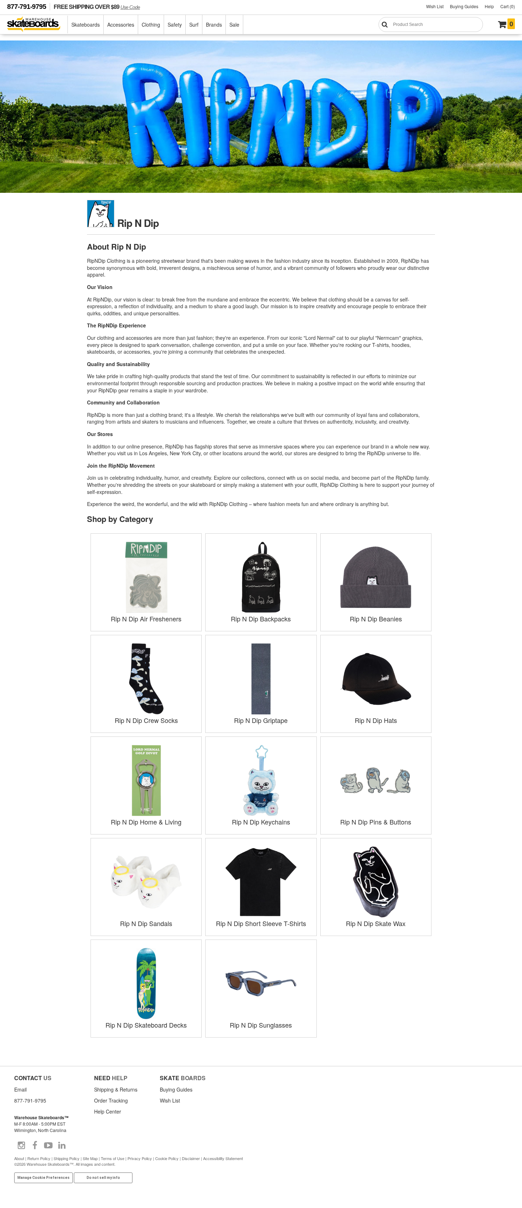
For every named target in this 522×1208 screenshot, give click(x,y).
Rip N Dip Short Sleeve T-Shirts (261, 923)
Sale (234, 24)
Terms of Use (112, 1158)
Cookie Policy (167, 1158)
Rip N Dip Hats (376, 720)
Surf (194, 24)
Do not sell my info (103, 1178)
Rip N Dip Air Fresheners (146, 618)
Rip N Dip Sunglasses (261, 1024)
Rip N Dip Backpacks (261, 618)
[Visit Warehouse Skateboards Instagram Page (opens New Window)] (21, 1145)
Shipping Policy (67, 1158)
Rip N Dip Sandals (146, 923)
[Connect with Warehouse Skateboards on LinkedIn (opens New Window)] (61, 1145)
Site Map (90, 1158)
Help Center (107, 1111)
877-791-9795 (26, 6)
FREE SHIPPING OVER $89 (97, 6)
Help (489, 6)
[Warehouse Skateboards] (37, 25)
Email (20, 1089)
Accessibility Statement (223, 1158)
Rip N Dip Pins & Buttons (375, 821)
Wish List (435, 6)
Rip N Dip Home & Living (146, 821)
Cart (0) (507, 6)
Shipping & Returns (115, 1089)
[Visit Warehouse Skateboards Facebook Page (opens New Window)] (34, 1145)
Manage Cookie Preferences (43, 1178)
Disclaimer (191, 1158)
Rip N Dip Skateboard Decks (146, 1024)
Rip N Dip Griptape (261, 720)
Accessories (120, 24)
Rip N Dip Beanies (376, 618)
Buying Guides (464, 6)
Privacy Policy (139, 1158)
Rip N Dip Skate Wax (376, 923)
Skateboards (85, 24)
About (19, 1158)
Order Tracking (111, 1100)
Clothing (151, 24)
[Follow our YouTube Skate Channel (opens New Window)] (48, 1145)
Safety (175, 24)
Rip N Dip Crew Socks (146, 720)
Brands (214, 24)
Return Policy (38, 1158)
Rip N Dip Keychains (261, 821)
